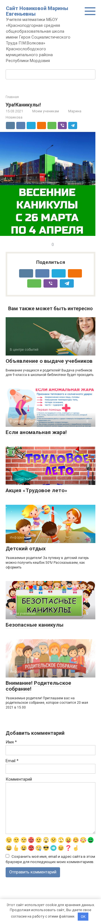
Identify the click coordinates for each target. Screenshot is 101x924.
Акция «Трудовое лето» (36, 490)
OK (83, 916)
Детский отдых (26, 548)
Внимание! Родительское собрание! (38, 686)
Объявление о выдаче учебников (49, 361)
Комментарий (19, 779)
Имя (11, 742)
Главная (12, 97)
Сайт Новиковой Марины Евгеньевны (37, 11)
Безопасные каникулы (34, 625)
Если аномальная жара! (36, 432)
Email (12, 760)
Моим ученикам (45, 111)
